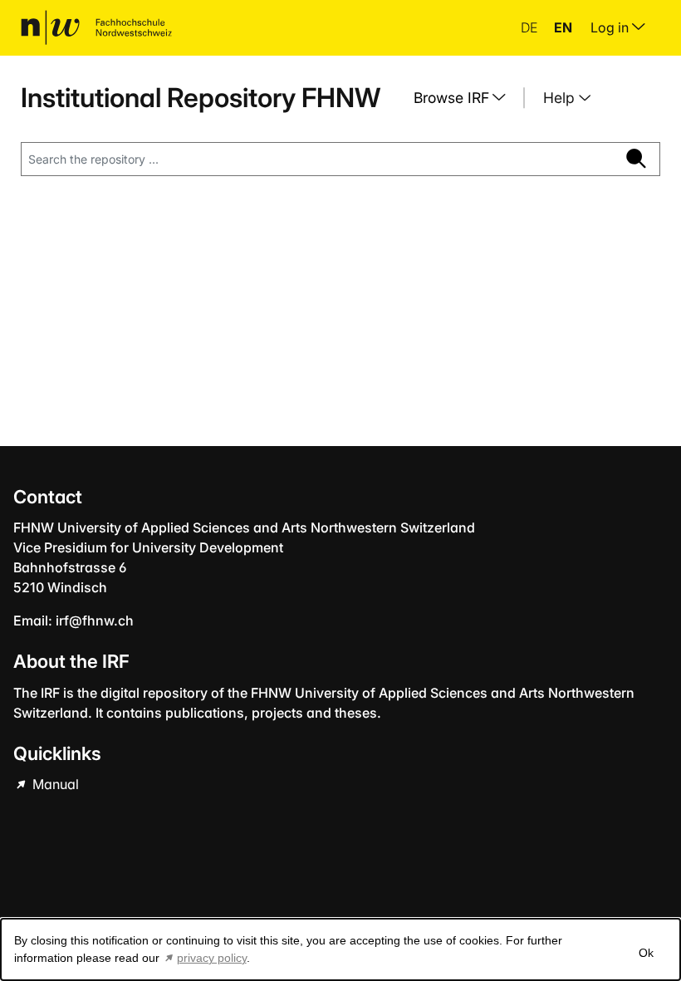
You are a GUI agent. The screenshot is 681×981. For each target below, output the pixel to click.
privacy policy (212, 957)
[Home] (96, 27)
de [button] (531, 27)
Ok (646, 952)
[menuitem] (466, 98)
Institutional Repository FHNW (200, 97)
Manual (54, 784)
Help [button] (561, 97)
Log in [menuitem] (611, 27)
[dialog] (340, 949)
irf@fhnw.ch (95, 620)
